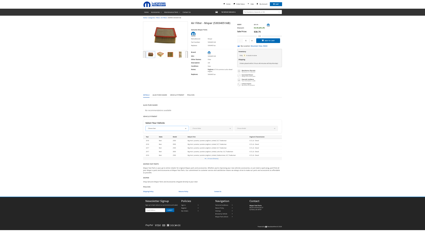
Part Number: (195, 42)
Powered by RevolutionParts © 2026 (270, 226)
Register (184, 208)
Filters (158, 18)
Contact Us (217, 191)
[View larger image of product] (150, 54)
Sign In (183, 205)
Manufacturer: (196, 39)
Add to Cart (270, 41)
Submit (170, 210)
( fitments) (212, 158)
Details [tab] (146, 95)
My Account (263, 4)
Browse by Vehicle (221, 214)
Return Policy (219, 208)
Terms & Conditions (221, 205)
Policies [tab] (190, 95)
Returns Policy (183, 191)
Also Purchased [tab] (160, 95)
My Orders (184, 211)
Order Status (240, 4)
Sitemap (218, 211)
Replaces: (194, 45)
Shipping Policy (148, 191)
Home (228, 4)
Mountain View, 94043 (259, 46)
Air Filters (164, 18)
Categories (151, 18)
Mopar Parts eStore (221, 217)
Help (252, 4)
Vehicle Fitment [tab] (177, 95)
